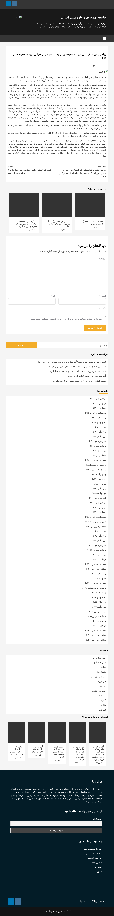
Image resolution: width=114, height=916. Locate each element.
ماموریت (98, 871)
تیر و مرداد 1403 (99, 507)
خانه (102, 901)
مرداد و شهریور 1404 (96, 446)
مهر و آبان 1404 (99, 436)
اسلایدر (103, 667)
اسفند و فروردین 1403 (96, 469)
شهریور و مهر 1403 (97, 498)
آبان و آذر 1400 (99, 602)
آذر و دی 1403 (100, 484)
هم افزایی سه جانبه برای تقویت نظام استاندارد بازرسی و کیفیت (77, 366)
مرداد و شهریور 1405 (96, 398)
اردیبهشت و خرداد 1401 (95, 583)
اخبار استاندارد (99, 658)
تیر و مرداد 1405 (99, 403)
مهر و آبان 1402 (99, 540)
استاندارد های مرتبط (93, 849)
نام (53, 296)
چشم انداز (97, 867)
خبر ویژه (102, 686)
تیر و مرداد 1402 (99, 555)
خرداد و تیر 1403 (98, 512)
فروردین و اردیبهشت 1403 (94, 521)
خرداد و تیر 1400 (98, 625)
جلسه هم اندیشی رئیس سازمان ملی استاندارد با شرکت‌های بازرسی (30, 169)
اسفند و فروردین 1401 (96, 569)
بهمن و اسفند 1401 (97, 573)
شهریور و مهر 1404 (97, 441)
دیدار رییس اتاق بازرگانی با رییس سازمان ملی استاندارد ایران (58, 223)
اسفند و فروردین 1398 (96, 640)
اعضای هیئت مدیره (94, 853)
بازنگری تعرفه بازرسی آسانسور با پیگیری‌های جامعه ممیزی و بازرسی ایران (25, 223)
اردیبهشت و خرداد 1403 (95, 517)
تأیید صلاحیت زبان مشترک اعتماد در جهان (87, 376)
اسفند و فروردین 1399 (96, 635)
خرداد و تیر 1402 (98, 559)
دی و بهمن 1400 (99, 597)
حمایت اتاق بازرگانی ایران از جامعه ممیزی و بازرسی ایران (79, 381)
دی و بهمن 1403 (99, 479)
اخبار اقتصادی (100, 662)
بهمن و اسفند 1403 (97, 474)
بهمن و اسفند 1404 (97, 417)
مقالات (103, 705)
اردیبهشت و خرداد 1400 (95, 630)
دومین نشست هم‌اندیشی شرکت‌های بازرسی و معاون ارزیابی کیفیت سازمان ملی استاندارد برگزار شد (82, 171)
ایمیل (102, 296)
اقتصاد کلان (101, 672)
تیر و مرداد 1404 (99, 451)
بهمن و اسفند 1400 (97, 592)
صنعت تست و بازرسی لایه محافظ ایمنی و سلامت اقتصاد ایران (77, 371)
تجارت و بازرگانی (98, 677)
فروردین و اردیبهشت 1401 (94, 588)
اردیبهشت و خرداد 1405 (95, 413)
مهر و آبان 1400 (99, 607)
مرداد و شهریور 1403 (96, 503)
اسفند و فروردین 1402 (96, 526)
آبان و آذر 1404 (99, 432)
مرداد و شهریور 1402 (96, 550)
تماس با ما (83, 901)
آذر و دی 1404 (100, 427)
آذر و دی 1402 (100, 531)
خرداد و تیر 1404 (98, 455)
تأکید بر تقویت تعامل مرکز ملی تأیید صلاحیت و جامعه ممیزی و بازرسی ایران (71, 362)
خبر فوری (101, 681)
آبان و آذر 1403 (99, 488)
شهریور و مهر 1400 (97, 611)
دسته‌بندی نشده (99, 691)
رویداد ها (102, 695)
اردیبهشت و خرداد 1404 (95, 460)
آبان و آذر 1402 (99, 536)
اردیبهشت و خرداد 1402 (95, 564)
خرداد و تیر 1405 (98, 408)
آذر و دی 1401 (100, 578)
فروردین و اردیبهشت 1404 (94, 465)
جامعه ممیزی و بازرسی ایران (83, 17)
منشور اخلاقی (96, 862)
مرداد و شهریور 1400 (96, 616)
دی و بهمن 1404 (99, 422)
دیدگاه (102, 259)
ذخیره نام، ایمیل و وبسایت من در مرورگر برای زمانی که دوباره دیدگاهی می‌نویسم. (66, 319)
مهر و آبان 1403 (99, 493)
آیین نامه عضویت (94, 858)
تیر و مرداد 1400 (99, 621)
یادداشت (102, 710)
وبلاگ (94, 901)
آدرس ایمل (97, 819)
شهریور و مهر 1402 (97, 545)
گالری (103, 700)
